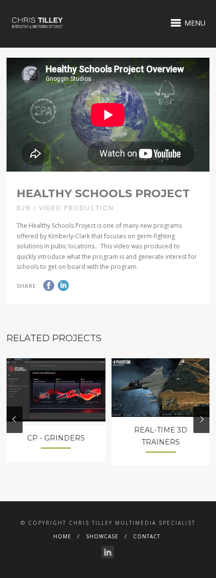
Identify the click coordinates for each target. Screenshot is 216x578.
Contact (146, 536)
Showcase (102, 536)
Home (62, 536)
